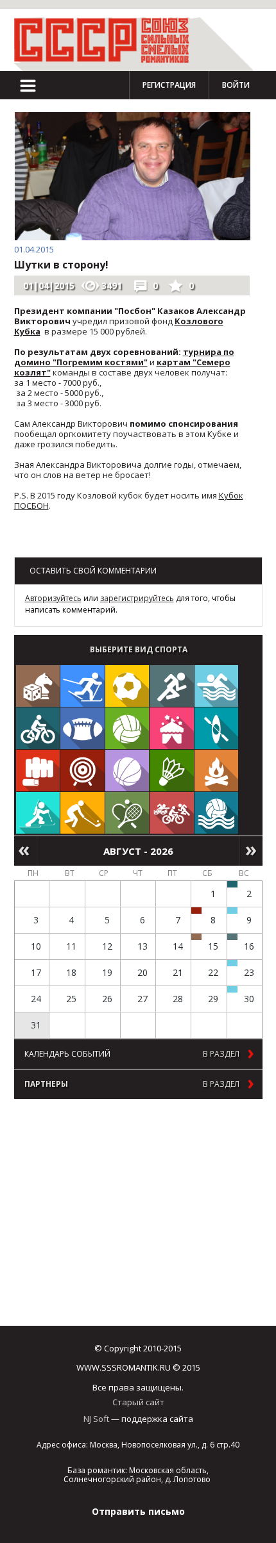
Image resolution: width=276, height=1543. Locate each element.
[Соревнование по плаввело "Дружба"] (232, 884)
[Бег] (172, 686)
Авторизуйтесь (53, 598)
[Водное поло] (216, 813)
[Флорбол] (82, 813)
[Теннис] (127, 813)
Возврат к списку (46, 545)
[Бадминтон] (172, 770)
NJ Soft (96, 1418)
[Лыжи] (82, 686)
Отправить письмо (138, 1511)
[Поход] (216, 770)
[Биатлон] (38, 813)
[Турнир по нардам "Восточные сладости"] (196, 937)
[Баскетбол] (127, 770)
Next (251, 851)
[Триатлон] (172, 813)
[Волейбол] (127, 728)
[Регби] (82, 728)
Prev (25, 851)
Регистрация (169, 84)
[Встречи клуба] (172, 728)
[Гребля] (216, 728)
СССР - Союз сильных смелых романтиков (107, 40)
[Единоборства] (38, 770)
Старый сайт (138, 1402)
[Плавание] (216, 686)
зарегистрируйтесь (137, 598)
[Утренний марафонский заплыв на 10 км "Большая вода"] (232, 989)
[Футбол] (127, 686)
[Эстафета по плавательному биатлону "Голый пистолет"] (232, 910)
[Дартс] (82, 770)
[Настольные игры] (38, 686)
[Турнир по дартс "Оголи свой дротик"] (196, 910)
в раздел (221, 1054)
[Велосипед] (38, 728)
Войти (236, 84)
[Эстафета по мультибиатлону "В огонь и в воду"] (232, 963)
